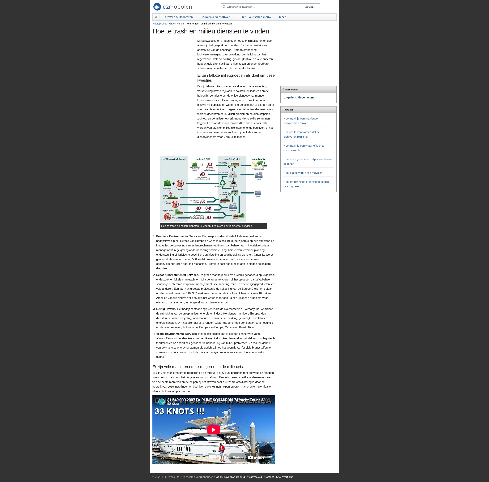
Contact (269, 476)
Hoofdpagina (160, 23)
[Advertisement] (173, 97)
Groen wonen (176, 23)
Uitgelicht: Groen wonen (299, 97)
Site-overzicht (284, 476)
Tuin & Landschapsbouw (254, 17)
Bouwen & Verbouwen (215, 17)
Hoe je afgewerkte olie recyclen (302, 172)
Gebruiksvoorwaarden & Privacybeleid (239, 476)
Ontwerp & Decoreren (178, 17)
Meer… (284, 17)
